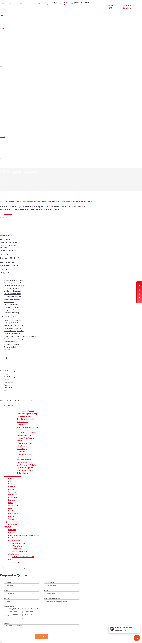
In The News (8, 214)
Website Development (11, 305)
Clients (6, 380)
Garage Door (12, 492)
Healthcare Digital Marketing (13, 325)
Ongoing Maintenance (19, 551)
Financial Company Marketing (14, 331)
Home (6, 374)
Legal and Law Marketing (12, 333)
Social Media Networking (12, 288)
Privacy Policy (42, 400)
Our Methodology (9, 377)
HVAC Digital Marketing (11, 323)
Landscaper (12, 500)
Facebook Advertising (11, 313)
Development (21, 451)
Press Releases (13, 538)
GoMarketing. (9, 400)
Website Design (22, 449)
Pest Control (12, 516)
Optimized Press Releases (13, 296)
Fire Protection (13, 514)
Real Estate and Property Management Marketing (20, 336)
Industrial (7, 350)
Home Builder (12, 497)
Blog (5, 390)
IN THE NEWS (12, 524)
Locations (11, 532)
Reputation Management (12, 307)
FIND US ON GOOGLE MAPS (8, 251)
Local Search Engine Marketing (14, 286)
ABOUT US (7, 527)
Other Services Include (24, 462)
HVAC (10, 481)
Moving (10, 508)
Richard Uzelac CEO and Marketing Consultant (23, 535)
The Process (16, 549)
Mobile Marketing (22, 473)
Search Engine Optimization (13, 283)
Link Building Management (13, 291)
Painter (10, 484)
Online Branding (9, 302)
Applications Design (23, 457)
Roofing (10, 503)
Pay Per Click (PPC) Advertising (27, 433)
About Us (7, 385)
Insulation (11, 511)
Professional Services (11, 344)
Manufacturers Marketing (12, 328)
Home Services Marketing (12, 320)
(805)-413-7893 (112, 7)
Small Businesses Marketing (13, 339)
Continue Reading (6, 218)
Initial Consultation (18, 543)
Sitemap (50, 400)
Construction (12, 495)
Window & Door (13, 505)
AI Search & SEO (9, 406)
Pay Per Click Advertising (12, 294)
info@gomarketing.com (8, 273)
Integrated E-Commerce (12, 310)
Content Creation (22, 422)
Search (19, 408)
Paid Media (20, 430)
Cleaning (11, 519)
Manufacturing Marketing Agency (23, 557)
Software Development (25, 454)
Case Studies (8, 382)
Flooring (11, 489)
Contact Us (8, 388)
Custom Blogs (21, 424)
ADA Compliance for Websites (14, 280)
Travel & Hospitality (10, 347)
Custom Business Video (12, 299)
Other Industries (13, 554)
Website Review (17, 546)
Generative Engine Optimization (27, 427)
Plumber (11, 478)
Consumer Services (10, 342)
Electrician (11, 487)
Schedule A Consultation (127, 7)
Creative (19, 441)
